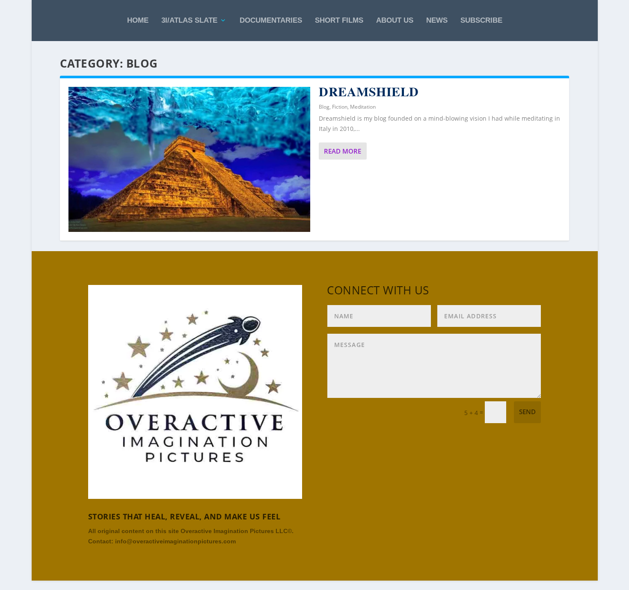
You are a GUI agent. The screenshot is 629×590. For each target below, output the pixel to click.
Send (527, 411)
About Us (394, 20)
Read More (342, 151)
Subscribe (481, 20)
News (437, 20)
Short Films (339, 20)
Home (137, 20)
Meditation (363, 106)
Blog (324, 106)
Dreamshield (369, 91)
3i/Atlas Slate (189, 20)
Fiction (339, 106)
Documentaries (271, 20)
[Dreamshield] (189, 159)
